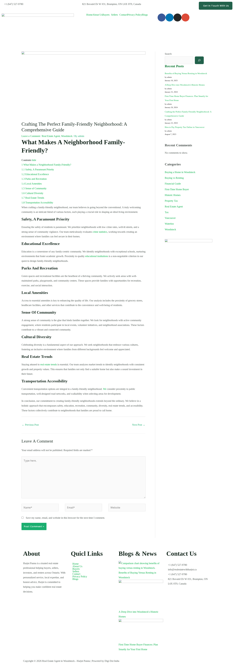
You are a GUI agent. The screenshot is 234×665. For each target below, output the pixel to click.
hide (34, 160)
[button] (106, 15)
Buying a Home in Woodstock (180, 172)
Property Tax (171, 200)
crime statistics (100, 231)
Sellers (114, 15)
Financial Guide (173, 183)
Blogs (145, 15)
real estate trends (48, 364)
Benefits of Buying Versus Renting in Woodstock (186, 73)
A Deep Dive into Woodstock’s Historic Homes (185, 85)
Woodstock (66, 136)
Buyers (106, 15)
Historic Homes (173, 195)
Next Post (138, 424)
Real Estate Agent (51, 136)
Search (168, 53)
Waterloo (169, 223)
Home (89, 15)
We (104, 389)
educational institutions (96, 256)
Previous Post (30, 424)
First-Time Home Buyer (177, 189)
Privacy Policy (134, 15)
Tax (167, 212)
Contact (123, 15)
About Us (97, 15)
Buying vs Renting (174, 178)
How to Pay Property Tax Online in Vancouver (184, 127)
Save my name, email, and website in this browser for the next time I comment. (65, 517)
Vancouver (170, 218)
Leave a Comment (30, 136)
